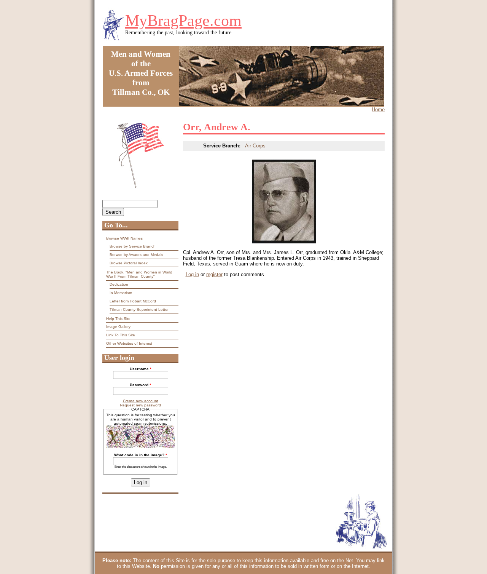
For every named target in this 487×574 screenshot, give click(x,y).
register (214, 274)
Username (140, 369)
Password (140, 385)
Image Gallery (118, 327)
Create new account (140, 401)
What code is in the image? (140, 455)
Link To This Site (120, 335)
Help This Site (118, 319)
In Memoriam (121, 293)
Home (378, 109)
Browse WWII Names (124, 238)
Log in (192, 274)
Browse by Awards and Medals (136, 255)
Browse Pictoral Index (129, 263)
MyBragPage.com (183, 20)
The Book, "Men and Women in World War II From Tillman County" (139, 274)
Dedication (119, 284)
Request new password (140, 405)
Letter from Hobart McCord (133, 301)
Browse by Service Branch (133, 246)
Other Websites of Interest (129, 343)
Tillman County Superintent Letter (139, 309)
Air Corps (255, 146)
